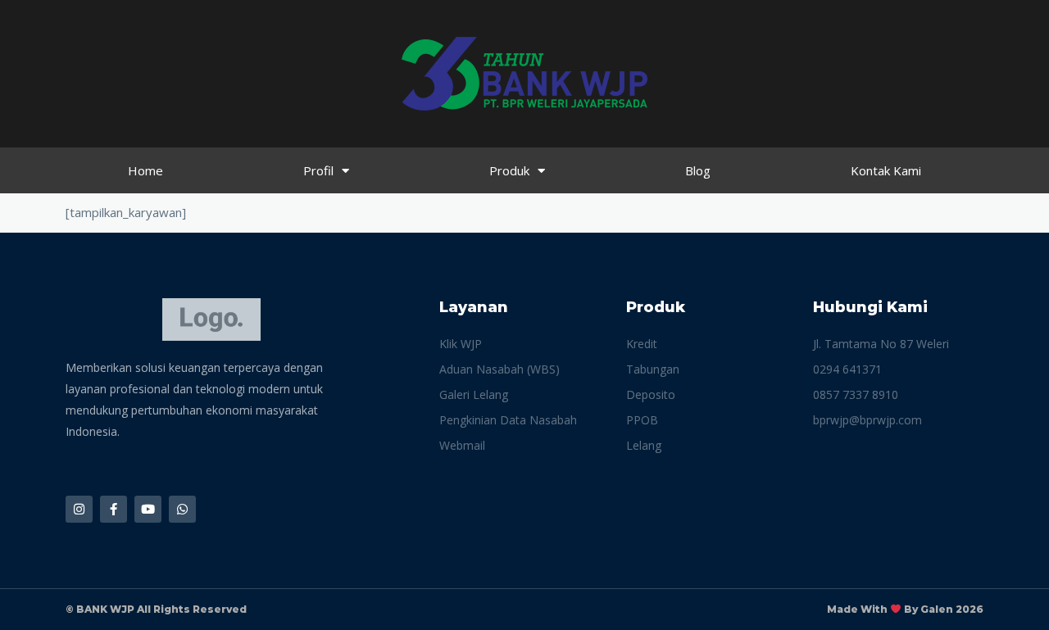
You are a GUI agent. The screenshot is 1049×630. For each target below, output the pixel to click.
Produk (509, 170)
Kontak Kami (886, 170)
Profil (318, 170)
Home (145, 170)
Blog (698, 170)
